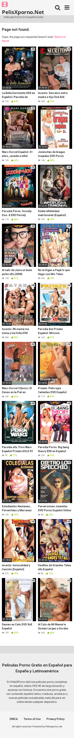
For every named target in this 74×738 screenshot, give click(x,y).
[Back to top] (67, 730)
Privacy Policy (55, 719)
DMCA (14, 719)
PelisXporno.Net (23, 11)
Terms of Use (32, 719)
